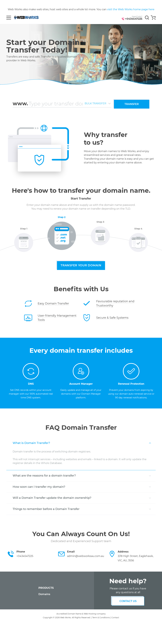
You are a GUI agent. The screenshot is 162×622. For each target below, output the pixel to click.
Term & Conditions (101, 617)
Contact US (128, 601)
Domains (44, 594)
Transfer (132, 104)
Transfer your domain (81, 265)
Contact (115, 617)
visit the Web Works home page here (130, 9)
